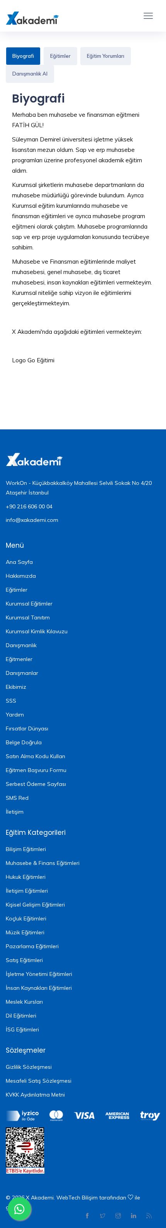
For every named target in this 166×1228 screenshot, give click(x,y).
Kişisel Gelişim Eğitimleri (35, 904)
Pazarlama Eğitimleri (32, 946)
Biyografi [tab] (23, 56)
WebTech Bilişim (77, 1197)
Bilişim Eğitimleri (26, 849)
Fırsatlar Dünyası (27, 728)
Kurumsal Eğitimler (29, 603)
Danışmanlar (22, 673)
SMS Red (17, 797)
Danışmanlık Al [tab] (29, 74)
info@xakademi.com (32, 519)
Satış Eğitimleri (24, 960)
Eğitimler (16, 589)
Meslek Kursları (24, 1001)
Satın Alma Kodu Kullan (35, 756)
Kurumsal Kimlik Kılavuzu (37, 631)
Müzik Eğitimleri (25, 932)
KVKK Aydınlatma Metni (35, 1094)
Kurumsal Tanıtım (28, 617)
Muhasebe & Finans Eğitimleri (43, 863)
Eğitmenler (19, 659)
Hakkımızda (21, 575)
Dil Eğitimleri (21, 1015)
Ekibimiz (16, 686)
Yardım (15, 714)
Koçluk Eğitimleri (26, 918)
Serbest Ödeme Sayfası (36, 784)
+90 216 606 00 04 (29, 506)
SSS (11, 700)
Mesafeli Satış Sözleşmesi (38, 1080)
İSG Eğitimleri (22, 1029)
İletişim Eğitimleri (27, 890)
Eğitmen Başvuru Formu (36, 770)
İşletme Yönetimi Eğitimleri (39, 974)
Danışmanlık (21, 645)
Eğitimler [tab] (60, 56)
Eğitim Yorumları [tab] (105, 56)
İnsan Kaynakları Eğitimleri (39, 987)
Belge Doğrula (24, 742)
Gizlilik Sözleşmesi (29, 1066)
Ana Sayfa (19, 561)
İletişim (15, 811)
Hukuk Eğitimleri (26, 876)
